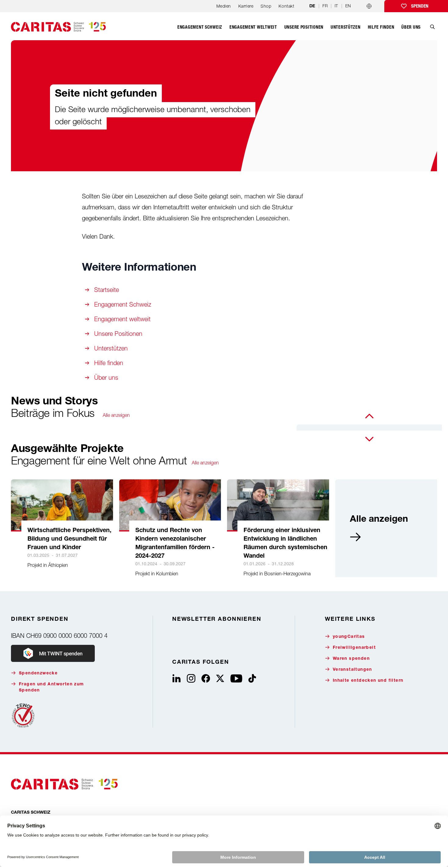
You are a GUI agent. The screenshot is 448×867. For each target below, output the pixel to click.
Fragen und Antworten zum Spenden (51, 687)
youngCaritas (349, 637)
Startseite (106, 289)
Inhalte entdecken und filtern (368, 681)
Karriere (245, 6)
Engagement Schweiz (122, 304)
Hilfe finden (108, 362)
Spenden (419, 6)
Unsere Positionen (118, 333)
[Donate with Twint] (53, 653)
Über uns (106, 377)
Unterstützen (111, 348)
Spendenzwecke (38, 673)
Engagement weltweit (122, 318)
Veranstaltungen (352, 670)
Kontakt (286, 6)
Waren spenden (351, 659)
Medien (223, 6)
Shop (266, 6)
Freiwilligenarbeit (354, 648)
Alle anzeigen (116, 415)
